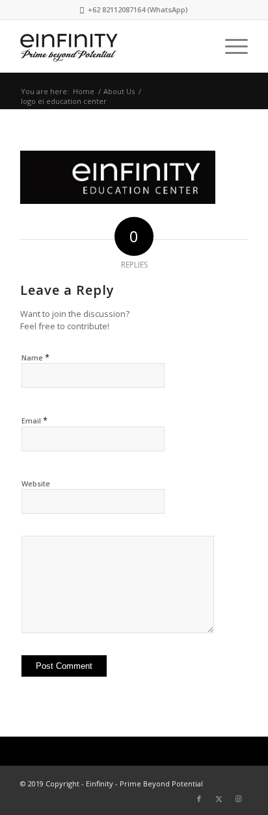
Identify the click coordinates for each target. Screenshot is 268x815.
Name (35, 357)
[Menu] (230, 46)
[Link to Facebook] (199, 799)
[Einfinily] (111, 46)
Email (34, 420)
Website (35, 483)
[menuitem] (230, 46)
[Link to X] (218, 799)
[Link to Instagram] (238, 799)
